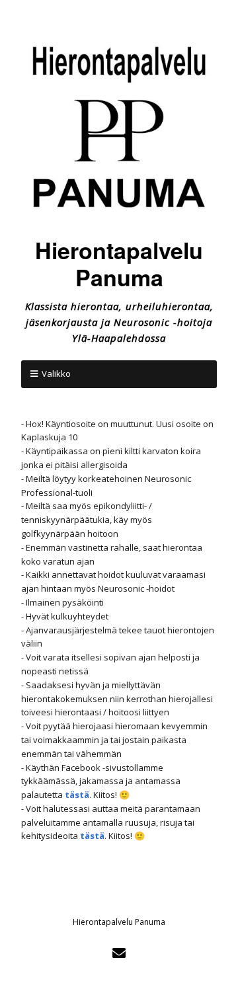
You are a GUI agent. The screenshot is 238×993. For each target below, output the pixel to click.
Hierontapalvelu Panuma (119, 263)
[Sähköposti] (119, 953)
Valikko (56, 373)
